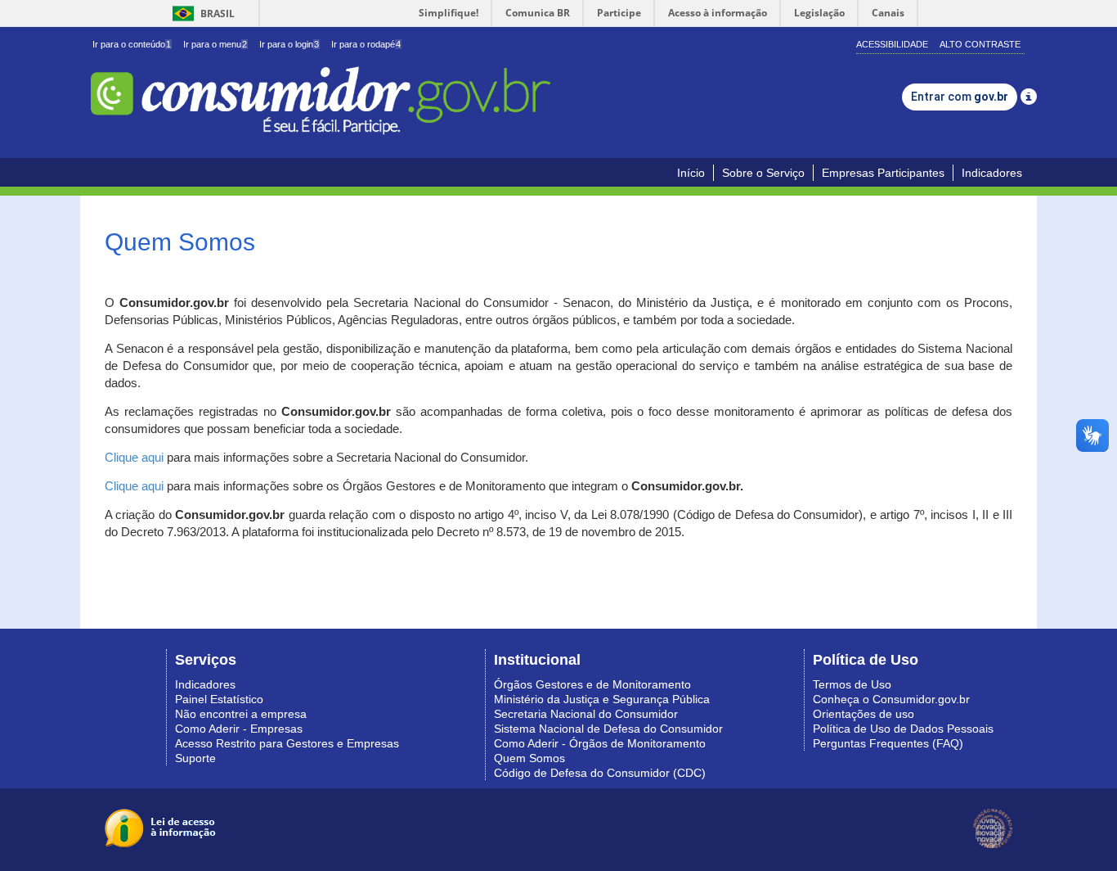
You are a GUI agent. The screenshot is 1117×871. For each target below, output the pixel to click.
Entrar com (959, 96)
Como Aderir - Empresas (239, 728)
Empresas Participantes (883, 172)
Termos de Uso (852, 684)
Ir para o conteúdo (131, 44)
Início (691, 172)
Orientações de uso (863, 713)
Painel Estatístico (219, 699)
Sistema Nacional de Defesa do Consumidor (608, 728)
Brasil (200, 13)
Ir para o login (289, 44)
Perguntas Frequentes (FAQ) (888, 743)
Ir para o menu (215, 44)
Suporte (195, 758)
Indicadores (992, 172)
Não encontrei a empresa (241, 713)
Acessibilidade (892, 44)
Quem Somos (529, 758)
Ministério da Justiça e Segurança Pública (602, 699)
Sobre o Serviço (763, 172)
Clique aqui (134, 457)
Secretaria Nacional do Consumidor (586, 713)
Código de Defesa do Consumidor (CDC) (600, 772)
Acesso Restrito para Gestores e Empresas (287, 743)
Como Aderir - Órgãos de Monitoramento (600, 743)
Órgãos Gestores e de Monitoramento (592, 684)
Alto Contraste (980, 44)
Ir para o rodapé (366, 44)
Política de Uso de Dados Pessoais (903, 728)
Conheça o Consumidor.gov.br (891, 699)
